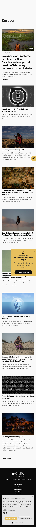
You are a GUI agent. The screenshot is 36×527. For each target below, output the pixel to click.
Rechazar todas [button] (25, 518)
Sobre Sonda (18, 484)
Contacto (18, 494)
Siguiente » (7, 458)
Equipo (18, 487)
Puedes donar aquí (23, 272)
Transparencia (18, 489)
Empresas (18, 491)
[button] (32, 497)
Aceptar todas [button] (10, 518)
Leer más (5, 79)
